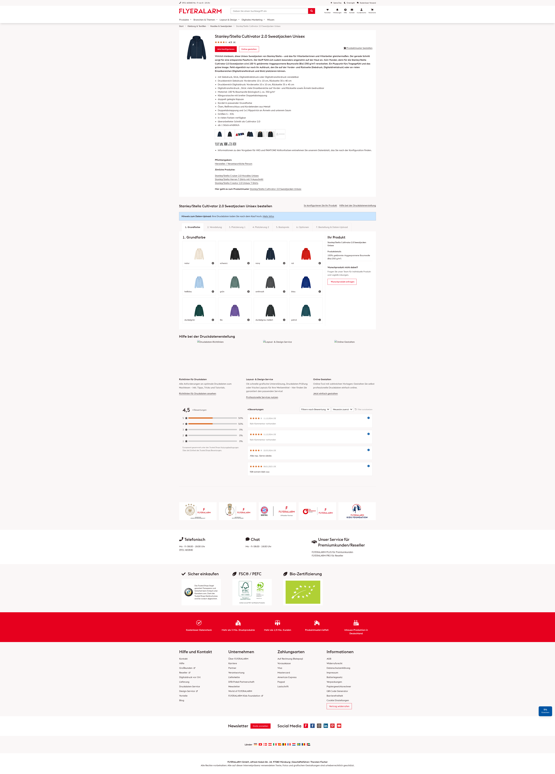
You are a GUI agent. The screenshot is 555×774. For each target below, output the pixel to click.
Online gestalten (249, 49)
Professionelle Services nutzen (262, 397)
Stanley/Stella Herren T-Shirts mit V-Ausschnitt (239, 179)
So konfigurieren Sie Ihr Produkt (320, 205)
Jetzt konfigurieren (225, 49)
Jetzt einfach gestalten (325, 393)
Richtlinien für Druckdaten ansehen (197, 393)
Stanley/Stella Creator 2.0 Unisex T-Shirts (236, 183)
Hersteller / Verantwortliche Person (233, 163)
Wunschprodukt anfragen (342, 281)
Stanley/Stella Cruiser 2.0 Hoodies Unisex (237, 175)
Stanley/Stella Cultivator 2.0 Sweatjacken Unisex (275, 188)
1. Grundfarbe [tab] (192, 227)
